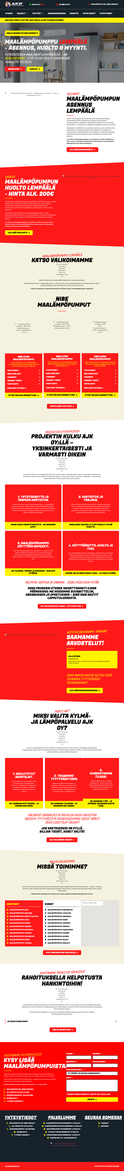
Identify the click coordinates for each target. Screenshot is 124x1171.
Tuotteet (36, 13)
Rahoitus (74, 13)
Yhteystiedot (106, 13)
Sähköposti (71, 1062)
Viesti (69, 1078)
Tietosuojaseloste (12, 1166)
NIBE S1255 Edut (91, 373)
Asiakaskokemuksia (57, 13)
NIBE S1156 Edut (53, 373)
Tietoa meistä (88, 13)
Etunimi (69, 1054)
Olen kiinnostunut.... (75, 1070)
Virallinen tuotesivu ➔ (17, 388)
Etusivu (9, 13)
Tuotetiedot (13, 370)
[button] (22, 33)
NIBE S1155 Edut (14, 374)
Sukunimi (96, 1054)
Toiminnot (11, 377)
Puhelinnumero (99, 1062)
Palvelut (21, 13)
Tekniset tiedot (14, 380)
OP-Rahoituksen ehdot (17, 1021)
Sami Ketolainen (113, 1166)
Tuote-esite (12, 384)
